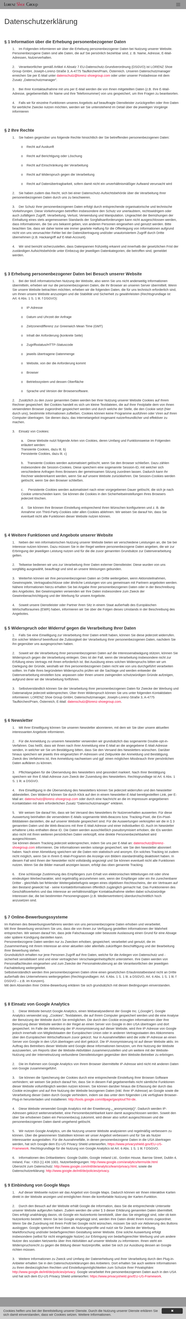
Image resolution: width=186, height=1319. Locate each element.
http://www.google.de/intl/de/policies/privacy (77, 1171)
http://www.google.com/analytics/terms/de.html (124, 1162)
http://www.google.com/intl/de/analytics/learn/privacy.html (95, 1166)
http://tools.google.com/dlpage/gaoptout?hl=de (102, 1099)
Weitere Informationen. (94, 1314)
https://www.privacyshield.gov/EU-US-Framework (125, 1276)
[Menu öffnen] (178, 4)
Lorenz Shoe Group (21, 4)
